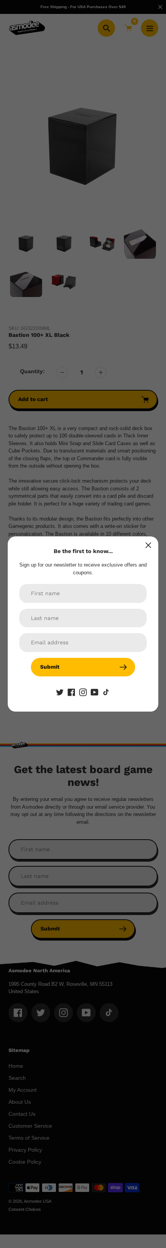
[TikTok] (106, 692)
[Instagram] (83, 692)
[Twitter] (60, 692)
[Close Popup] (148, 545)
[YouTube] (94, 692)
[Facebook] (71, 692)
